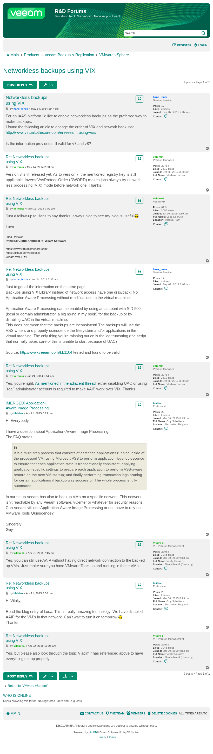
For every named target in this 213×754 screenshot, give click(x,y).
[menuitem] (200, 45)
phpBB (93, 732)
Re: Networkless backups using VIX (28, 159)
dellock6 (158, 198)
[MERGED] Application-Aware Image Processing (27, 405)
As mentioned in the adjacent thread (65, 383)
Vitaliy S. (158, 542)
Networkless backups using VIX (49, 70)
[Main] (29, 12)
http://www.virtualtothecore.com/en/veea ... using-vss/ (51, 132)
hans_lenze (160, 97)
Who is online (17, 695)
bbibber (158, 403)
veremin (158, 156)
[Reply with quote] (139, 99)
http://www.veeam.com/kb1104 (46, 352)
